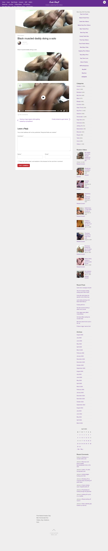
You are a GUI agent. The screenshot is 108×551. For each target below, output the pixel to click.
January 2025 (80, 392)
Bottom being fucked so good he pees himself (88, 261)
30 (80, 446)
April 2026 (79, 347)
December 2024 (81, 395)
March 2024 (80, 423)
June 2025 (79, 377)
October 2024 (80, 401)
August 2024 (80, 408)
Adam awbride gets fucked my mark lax (84, 504)
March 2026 (80, 350)
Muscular (79, 132)
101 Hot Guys (26, 4)
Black (78, 98)
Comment (20, 136)
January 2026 (80, 356)
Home (3, 2)
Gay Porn (79, 110)
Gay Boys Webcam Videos (18, 6)
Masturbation (21, 35)
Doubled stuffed (87, 181)
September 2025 (81, 368)
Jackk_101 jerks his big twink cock (83, 470)
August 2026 (80, 334)
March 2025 (80, 386)
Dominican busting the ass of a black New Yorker (88, 248)
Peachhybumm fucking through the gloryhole (84, 490)
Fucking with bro (81, 304)
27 (88, 443)
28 (90, 443)
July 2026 (79, 337)
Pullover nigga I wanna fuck (84, 326)
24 (82, 443)
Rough (78, 135)
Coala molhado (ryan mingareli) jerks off (83, 485)
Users (8, 2)
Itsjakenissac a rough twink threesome (88, 209)
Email (47, 154)
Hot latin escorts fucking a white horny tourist (83, 308)
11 (84, 437)
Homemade (80, 116)
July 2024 (79, 411)
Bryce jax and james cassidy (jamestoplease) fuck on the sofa (84, 464)
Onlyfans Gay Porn (25, 9)
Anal (78, 89)
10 (82, 437)
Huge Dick (79, 119)
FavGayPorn (30, 6)
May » (82, 449)
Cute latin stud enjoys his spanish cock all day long (83, 296)
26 (86, 443)
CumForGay (5, 9)
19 (86, 440)
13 (88, 437)
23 (80, 443)
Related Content (81, 164)
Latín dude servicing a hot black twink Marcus (83, 300)
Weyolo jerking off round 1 (84, 499)
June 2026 (79, 341)
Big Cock (79, 95)
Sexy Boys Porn (6, 6)
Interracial (79, 123)
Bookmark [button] (4, 4)
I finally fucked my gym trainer (57, 119)
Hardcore (79, 113)
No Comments (24, 114)
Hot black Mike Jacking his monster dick (83, 317)
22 (77, 443)
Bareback (79, 92)
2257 (26, 2)
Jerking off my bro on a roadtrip (84, 495)
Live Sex (11, 4)
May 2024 (79, 417)
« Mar (78, 449)
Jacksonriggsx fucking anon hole (83, 475)
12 (86, 437)
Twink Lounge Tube (14, 9)
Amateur (79, 86)
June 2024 (79, 414)
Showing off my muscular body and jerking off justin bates (84, 480)
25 (84, 443)
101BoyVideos (18, 4)
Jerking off (79, 126)
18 (84, 440)
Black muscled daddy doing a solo (37, 38)
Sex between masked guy (88, 272)
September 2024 (81, 404)
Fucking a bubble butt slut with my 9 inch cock (88, 223)
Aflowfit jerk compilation (87, 169)
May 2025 (79, 380)
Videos (78, 144)
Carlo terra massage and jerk (84, 287)
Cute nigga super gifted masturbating (82, 313)
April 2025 (79, 383)
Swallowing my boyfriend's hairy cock (87, 196)
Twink (78, 138)
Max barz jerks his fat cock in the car (84, 322)
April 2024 (79, 420)
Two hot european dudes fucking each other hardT (83, 291)
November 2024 (81, 398)
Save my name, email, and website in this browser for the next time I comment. (41, 161)
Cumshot (79, 104)
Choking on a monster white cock (82, 457)
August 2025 (80, 371)
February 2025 (80, 389)
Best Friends (14, 2)
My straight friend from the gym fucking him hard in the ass (87, 156)
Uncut (78, 141)
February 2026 (80, 353)
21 (90, 440)
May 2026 (79, 344)
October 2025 (80, 365)
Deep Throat (80, 107)
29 (77, 446)
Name (19, 154)
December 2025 (81, 359)
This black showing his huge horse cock (88, 235)
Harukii (24, 42)
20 (88, 440)
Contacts (21, 2)
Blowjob (79, 101)
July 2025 (79, 374)
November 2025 (81, 362)
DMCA (30, 2)
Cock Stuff (53, 533)
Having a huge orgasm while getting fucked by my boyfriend (30, 120)
